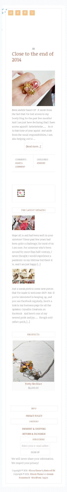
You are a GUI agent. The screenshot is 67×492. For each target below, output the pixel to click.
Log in (45, 477)
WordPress (36, 477)
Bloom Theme (36, 474)
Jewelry (41, 163)
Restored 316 (49, 470)
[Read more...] (33, 146)
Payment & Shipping (34, 428)
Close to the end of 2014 (33, 56)
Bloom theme (35, 470)
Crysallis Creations (33, 31)
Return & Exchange (34, 433)
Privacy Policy (34, 415)
